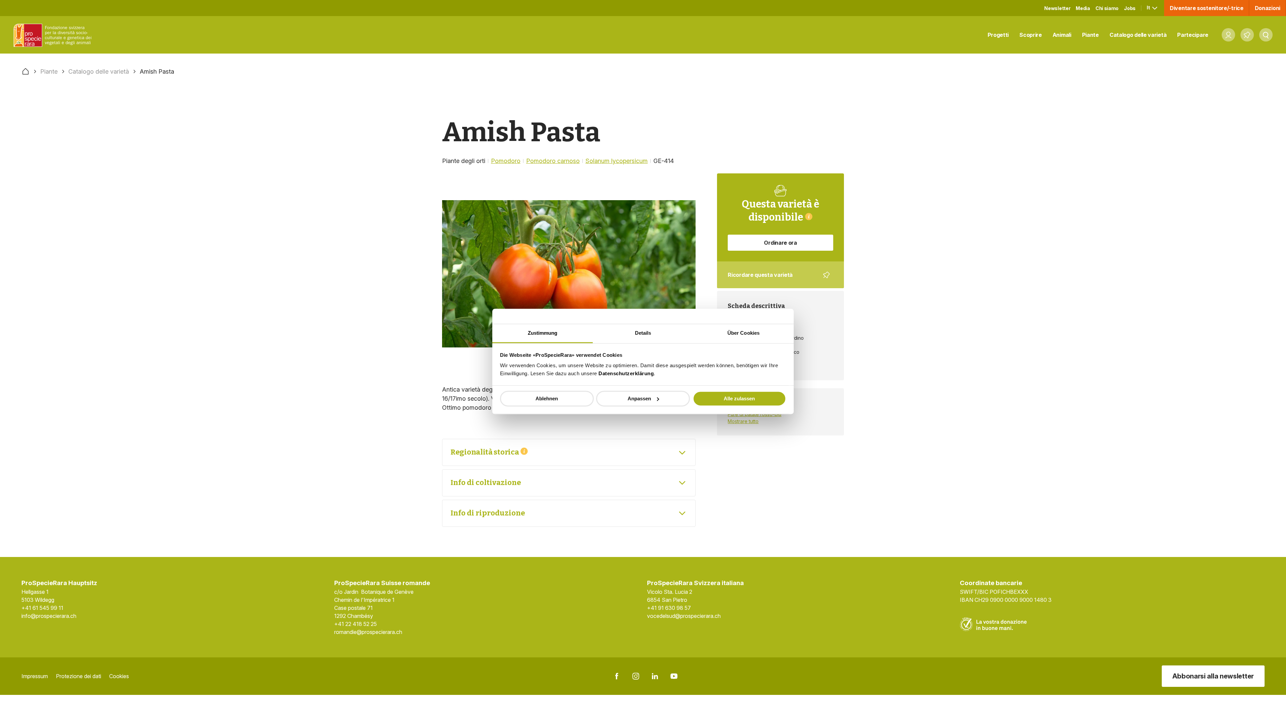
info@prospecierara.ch (48, 616)
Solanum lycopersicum (616, 160)
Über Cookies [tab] (743, 333)
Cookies (119, 676)
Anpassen (639, 398)
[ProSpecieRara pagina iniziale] (53, 35)
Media (1083, 8)
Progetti (998, 34)
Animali (1062, 34)
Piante (1090, 34)
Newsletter (1057, 8)
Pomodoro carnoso (553, 160)
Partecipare (1192, 34)
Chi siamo (1107, 8)
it (1149, 7)
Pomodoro (505, 160)
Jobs (1130, 8)
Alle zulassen (739, 398)
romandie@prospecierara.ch (368, 632)
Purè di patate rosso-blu (754, 414)
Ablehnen (546, 398)
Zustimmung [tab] (543, 333)
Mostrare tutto (743, 421)
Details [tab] (643, 333)
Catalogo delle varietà (1138, 34)
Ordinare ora (780, 242)
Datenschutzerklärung (626, 373)
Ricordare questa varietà (776, 279)
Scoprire (1030, 34)
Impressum (34, 676)
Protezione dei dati (78, 676)
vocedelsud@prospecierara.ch (684, 616)
